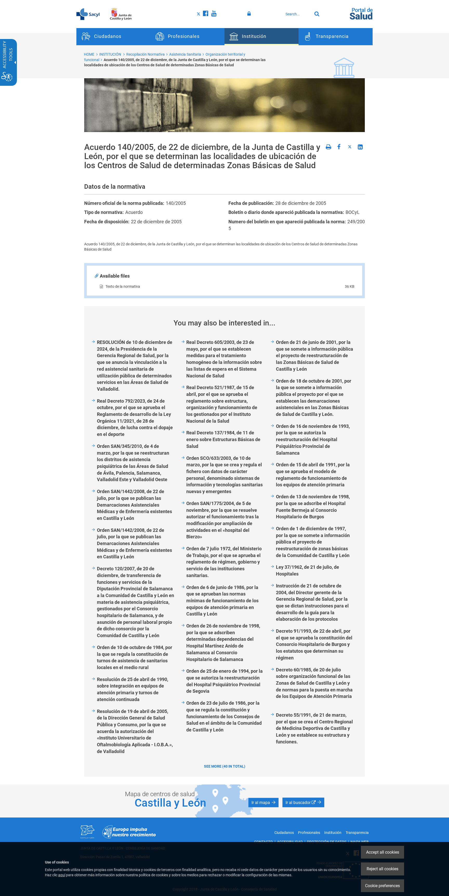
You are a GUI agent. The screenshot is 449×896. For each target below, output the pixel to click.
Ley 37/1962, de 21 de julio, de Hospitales (307, 570)
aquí (61, 875)
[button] (263, 802)
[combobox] (297, 14)
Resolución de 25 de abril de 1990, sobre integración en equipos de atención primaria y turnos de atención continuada (132, 689)
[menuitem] (113, 36)
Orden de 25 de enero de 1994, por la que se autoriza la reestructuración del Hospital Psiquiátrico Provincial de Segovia (224, 681)
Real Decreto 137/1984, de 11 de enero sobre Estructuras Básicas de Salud (223, 439)
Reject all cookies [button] (382, 868)
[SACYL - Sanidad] (88, 14)
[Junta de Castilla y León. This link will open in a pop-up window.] (120, 14)
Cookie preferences (382, 885)
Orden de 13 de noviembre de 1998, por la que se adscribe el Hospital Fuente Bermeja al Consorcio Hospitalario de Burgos (313, 506)
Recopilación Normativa (145, 54)
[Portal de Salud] (361, 13)
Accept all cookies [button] (382, 852)
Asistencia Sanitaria (185, 54)
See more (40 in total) (224, 766)
